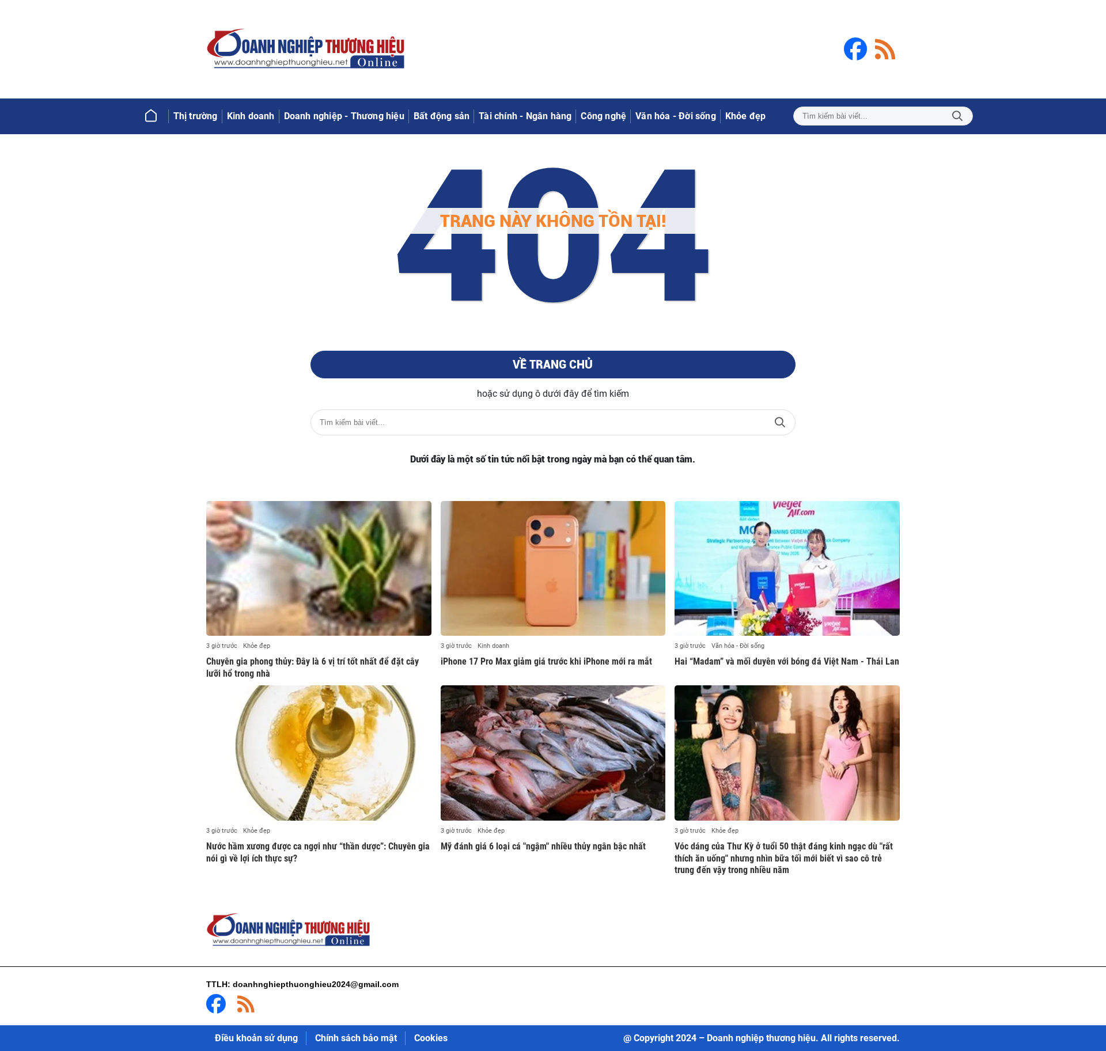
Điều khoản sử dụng (256, 1038)
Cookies (431, 1038)
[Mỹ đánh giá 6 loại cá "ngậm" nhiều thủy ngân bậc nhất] (553, 752)
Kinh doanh (493, 646)
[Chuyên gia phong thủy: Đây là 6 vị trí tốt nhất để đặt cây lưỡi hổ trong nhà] (318, 568)
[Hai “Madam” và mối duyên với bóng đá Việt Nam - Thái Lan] (787, 568)
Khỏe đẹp (256, 646)
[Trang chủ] (151, 116)
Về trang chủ (553, 364)
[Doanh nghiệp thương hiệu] (307, 49)
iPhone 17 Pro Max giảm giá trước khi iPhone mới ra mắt (546, 661)
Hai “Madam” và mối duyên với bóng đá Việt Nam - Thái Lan (787, 661)
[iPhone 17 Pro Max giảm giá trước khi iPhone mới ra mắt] (553, 568)
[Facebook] (855, 48)
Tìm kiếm (957, 116)
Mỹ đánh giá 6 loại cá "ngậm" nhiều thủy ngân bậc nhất (543, 846)
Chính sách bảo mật (356, 1038)
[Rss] (885, 48)
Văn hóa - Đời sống (737, 646)
